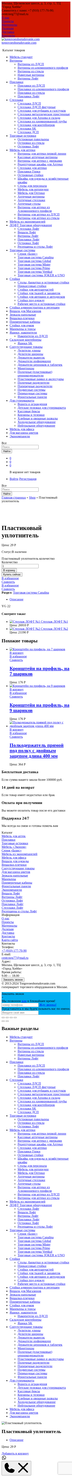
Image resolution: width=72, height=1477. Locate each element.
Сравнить (8, 582)
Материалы (9, 24)
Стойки (15, 1258)
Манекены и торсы (23, 329)
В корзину (9, 570)
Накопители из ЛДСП (33, 336)
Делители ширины (30, 354)
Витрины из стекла (31, 71)
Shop (32, 497)
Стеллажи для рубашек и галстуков (42, 110)
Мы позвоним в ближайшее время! (28, 1001)
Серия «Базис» (28, 253)
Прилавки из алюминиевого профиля (43, 89)
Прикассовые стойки (32, 286)
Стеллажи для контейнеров (36, 125)
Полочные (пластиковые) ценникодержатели (35, 373)
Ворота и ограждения (32, 404)
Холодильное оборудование (37, 422)
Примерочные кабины (25, 321)
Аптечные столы (29, 203)
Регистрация (27, 479)
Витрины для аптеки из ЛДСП (39, 214)
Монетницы (26, 368)
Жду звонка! (47, 1004)
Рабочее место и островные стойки (41, 304)
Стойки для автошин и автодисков (41, 296)
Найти (6, 451)
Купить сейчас (12, 574)
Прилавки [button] (16, 82)
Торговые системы (22, 1230)
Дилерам (8, 28)
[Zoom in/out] (15, 1017)
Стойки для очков (22, 325)
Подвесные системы (31, 389)
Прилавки (8, 839)
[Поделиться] (7, 1017)
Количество (10, 562)
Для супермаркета (22, 1380)
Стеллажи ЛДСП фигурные (37, 107)
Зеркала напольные (23, 314)
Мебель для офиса (22, 429)
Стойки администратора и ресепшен (35, 307)
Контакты (8, 35)
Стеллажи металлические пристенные (44, 114)
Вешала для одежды (15, 861)
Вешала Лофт (27, 232)
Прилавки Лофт (28, 96)
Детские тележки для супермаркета (42, 407)
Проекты (8, 21)
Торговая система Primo (34, 268)
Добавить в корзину (15, 1453)
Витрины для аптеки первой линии (42, 153)
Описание (16, 599)
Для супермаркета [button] (22, 400)
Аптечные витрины (31, 196)
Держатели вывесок (31, 357)
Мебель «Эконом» (14, 847)
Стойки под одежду (31, 300)
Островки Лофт (28, 146)
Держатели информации (34, 361)
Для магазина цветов (24, 432)
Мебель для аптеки (22, 1130)
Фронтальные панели (32, 397)
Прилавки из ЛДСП (31, 85)
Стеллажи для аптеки (32, 168)
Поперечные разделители (35, 386)
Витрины (16, 1040)
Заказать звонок (13, 979)
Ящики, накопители (23, 1312)
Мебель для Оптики (31, 193)
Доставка (8, 32)
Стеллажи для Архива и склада (39, 117)
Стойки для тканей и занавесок (39, 293)
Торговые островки (15, 843)
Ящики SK (25, 343)
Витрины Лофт (28, 78)
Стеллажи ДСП (28, 132)
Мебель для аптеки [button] (22, 150)
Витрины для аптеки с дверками (40, 160)
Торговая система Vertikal (35, 271)
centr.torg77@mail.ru (15, 957)
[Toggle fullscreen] (11, 1017)
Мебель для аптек (14, 836)
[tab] (40, 599)
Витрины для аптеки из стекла (38, 218)
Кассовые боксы (29, 411)
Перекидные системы (32, 393)
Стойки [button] (15, 279)
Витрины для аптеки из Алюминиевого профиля (35, 209)
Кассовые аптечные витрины (38, 157)
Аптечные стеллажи (31, 200)
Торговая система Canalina (36, 257)
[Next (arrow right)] (7, 1021)
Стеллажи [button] (16, 100)
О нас (5, 17)
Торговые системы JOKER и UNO (41, 275)
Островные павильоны (33, 139)
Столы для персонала (32, 185)
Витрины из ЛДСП (31, 64)
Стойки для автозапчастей (36, 289)
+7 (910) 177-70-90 (14, 950)
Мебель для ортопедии (33, 189)
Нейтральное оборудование (36, 425)
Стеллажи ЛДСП (29, 103)
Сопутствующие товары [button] (26, 347)
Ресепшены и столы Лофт (35, 246)
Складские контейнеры (25, 1319)
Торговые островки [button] (23, 135)
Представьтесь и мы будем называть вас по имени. (36, 1008)
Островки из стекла (31, 143)
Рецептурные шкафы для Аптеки (40, 164)
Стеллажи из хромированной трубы (42, 121)
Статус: (7, 552)
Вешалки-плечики (22, 318)
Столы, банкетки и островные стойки (43, 282)
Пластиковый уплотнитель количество (28, 558)
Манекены (9, 879)
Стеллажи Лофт (28, 228)
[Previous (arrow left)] (3, 1021)
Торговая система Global (34, 261)
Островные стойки (30, 175)
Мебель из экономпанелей (27, 221)
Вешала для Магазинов (25, 311)
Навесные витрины (31, 75)
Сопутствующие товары (18, 868)
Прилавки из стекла (31, 92)
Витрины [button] (16, 60)
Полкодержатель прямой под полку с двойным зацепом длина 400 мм (37, 750)
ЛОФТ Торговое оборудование (31, 1205)
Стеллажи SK (27, 128)
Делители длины (29, 350)
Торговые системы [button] (22, 250)
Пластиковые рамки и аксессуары (41, 379)
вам (24, 1001)
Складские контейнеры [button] (25, 339)
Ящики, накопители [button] (23, 332)
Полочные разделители (33, 382)
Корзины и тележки (31, 415)
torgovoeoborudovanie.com (19, 42)
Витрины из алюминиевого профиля (43, 67)
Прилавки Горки (29, 171)
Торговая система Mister (34, 264)
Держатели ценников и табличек (40, 364)
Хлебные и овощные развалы (38, 418)
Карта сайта (10, 940)
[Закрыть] (3, 1017)
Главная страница (14, 497)
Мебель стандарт (21, 57)
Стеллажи (16, 1080)
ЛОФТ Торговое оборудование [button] (31, 225)
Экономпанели (20, 436)
